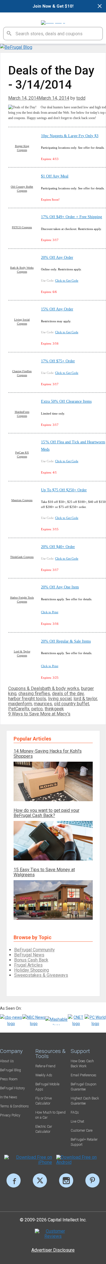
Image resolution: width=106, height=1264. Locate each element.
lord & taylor (85, 698)
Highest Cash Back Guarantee (85, 1100)
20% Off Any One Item (60, 587)
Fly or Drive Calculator (43, 1100)
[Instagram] (66, 1180)
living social (60, 698)
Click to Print (49, 612)
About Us (7, 1061)
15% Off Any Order (57, 309)
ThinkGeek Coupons (22, 556)
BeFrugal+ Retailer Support (84, 1142)
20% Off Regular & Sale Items (66, 641)
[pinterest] (92, 1180)
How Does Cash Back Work (82, 1063)
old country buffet (71, 703)
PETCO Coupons (22, 227)
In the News (8, 1097)
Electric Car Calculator (43, 1129)
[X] (40, 1180)
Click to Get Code (66, 280)
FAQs (75, 1112)
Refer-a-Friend (45, 1066)
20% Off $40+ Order (58, 547)
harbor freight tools (27, 698)
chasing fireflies (34, 693)
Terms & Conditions (14, 1106)
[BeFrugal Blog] (16, 47)
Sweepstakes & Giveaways (41, 975)
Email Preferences (83, 1075)
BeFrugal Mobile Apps (47, 1086)
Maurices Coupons (22, 500)
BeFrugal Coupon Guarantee (83, 1086)
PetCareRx (18, 708)
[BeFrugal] (53, 20)
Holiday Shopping (31, 970)
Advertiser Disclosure (53, 1250)
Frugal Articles (28, 965)
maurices (43, 703)
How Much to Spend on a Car (50, 1115)
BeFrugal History (12, 1088)
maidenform (20, 703)
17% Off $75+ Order (58, 361)
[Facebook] (14, 1180)
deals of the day (68, 693)
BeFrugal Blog (10, 1070)
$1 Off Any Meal (54, 176)
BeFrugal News (29, 955)
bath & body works (60, 688)
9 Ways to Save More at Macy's (39, 714)
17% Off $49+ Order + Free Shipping (71, 217)
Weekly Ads (43, 1075)
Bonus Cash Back (31, 960)
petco (37, 708)
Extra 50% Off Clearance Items (66, 401)
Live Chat (77, 1121)
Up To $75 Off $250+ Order (64, 490)
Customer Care (81, 1130)
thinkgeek (54, 708)
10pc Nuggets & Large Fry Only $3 (69, 136)
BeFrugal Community (34, 949)
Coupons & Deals (25, 688)
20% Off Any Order (57, 257)
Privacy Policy (10, 1115)
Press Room (9, 1079)
